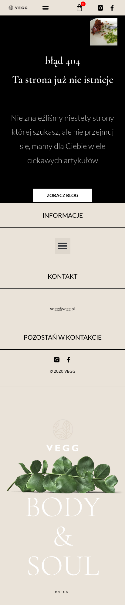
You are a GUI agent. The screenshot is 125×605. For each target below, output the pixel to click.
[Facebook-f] (112, 8)
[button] (46, 8)
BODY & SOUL (63, 536)
